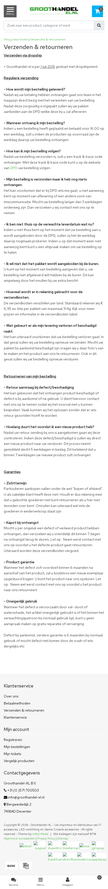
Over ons (11, 696)
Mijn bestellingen (17, 746)
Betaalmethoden (17, 703)
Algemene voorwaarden (19, 838)
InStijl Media (40, 834)
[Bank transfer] (11, 868)
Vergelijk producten (19, 761)
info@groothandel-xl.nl (26, 797)
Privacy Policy (46, 838)
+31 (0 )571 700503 (23, 790)
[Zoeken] (99, 25)
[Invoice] (25, 868)
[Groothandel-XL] (54, 11)
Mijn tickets (12, 754)
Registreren (13, 739)
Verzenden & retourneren (48, 39)
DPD (14, 168)
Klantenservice (15, 717)
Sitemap (62, 838)
